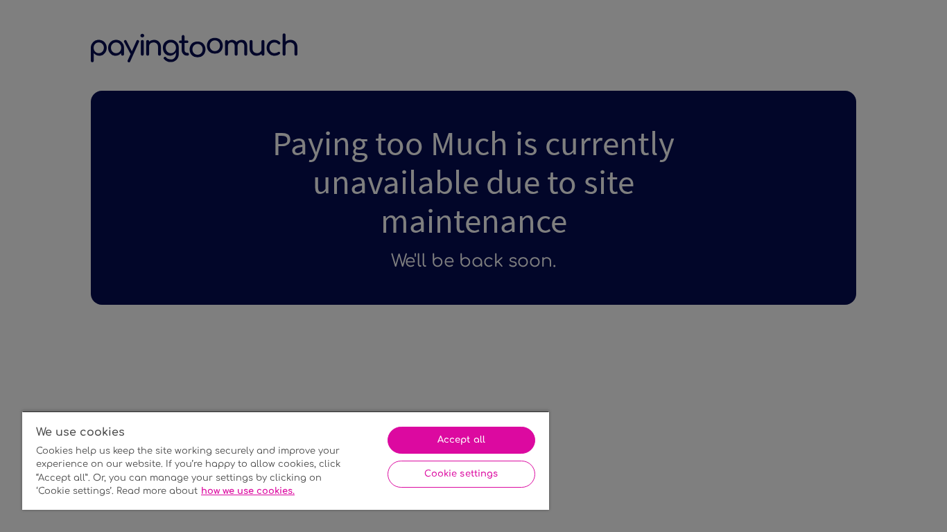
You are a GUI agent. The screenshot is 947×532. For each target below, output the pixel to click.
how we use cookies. (248, 491)
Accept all (461, 440)
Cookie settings (461, 474)
